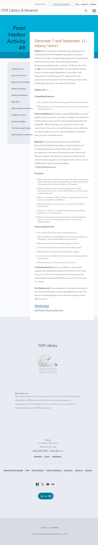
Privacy (43, 527)
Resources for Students (20, 82)
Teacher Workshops (19, 95)
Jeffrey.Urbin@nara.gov (46, 167)
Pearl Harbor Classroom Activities (49, 310)
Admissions (56, 456)
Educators (68, 470)
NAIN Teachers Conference (22, 108)
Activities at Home (18, 115)
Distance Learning (18, 89)
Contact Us (84, 4)
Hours (47, 456)
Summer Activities (18, 121)
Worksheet (42, 306)
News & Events (38, 470)
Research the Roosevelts (13, 470)
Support (88, 470)
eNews (77, 4)
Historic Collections (54, 470)
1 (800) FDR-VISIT (40, 451)
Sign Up (43, 496)
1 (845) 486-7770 (56, 451)
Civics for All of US (18, 75)
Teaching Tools (17, 69)
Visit (27, 470)
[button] (62, 4)
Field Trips (15, 102)
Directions (93, 4)
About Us (79, 470)
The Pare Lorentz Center (21, 128)
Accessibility (53, 527)
